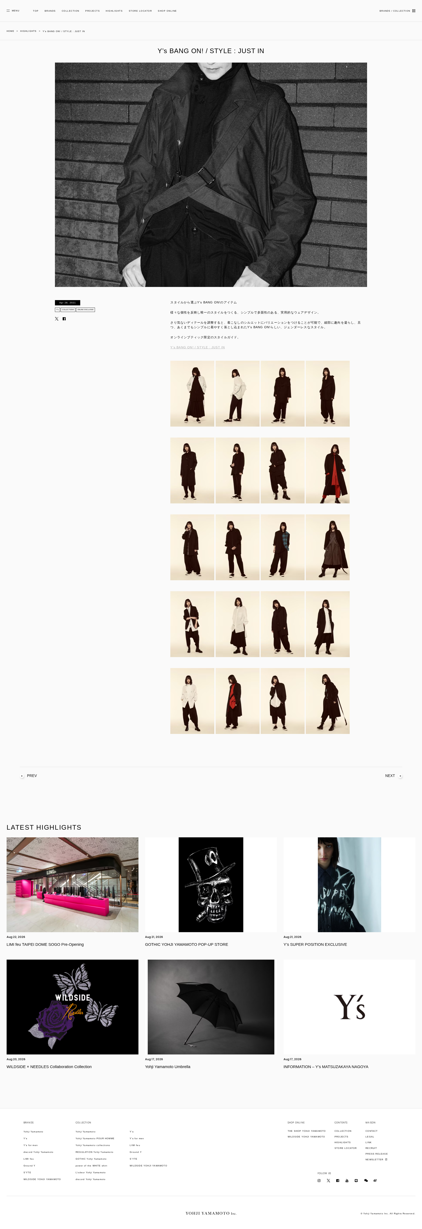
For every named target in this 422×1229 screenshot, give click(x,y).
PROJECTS (92, 11)
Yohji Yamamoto (34, 1131)
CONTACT (372, 1131)
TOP (36, 11)
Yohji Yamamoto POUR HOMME (95, 1138)
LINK (369, 1142)
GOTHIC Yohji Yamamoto (91, 1159)
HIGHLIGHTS (114, 11)
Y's (25, 1138)
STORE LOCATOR (140, 11)
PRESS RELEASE (377, 1154)
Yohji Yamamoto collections (93, 1145)
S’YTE (27, 1172)
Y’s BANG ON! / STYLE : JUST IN (197, 347)
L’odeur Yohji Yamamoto (91, 1172)
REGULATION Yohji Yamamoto (94, 1152)
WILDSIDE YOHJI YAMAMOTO (42, 1179)
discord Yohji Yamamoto (38, 1152)
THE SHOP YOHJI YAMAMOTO (307, 1131)
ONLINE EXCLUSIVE (85, 310)
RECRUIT (371, 1148)
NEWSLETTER (375, 1159)
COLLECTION (70, 11)
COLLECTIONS (68, 310)
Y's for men (31, 1145)
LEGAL (370, 1136)
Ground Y (30, 1165)
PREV (32, 776)
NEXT (390, 776)
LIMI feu (29, 1159)
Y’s (57, 310)
